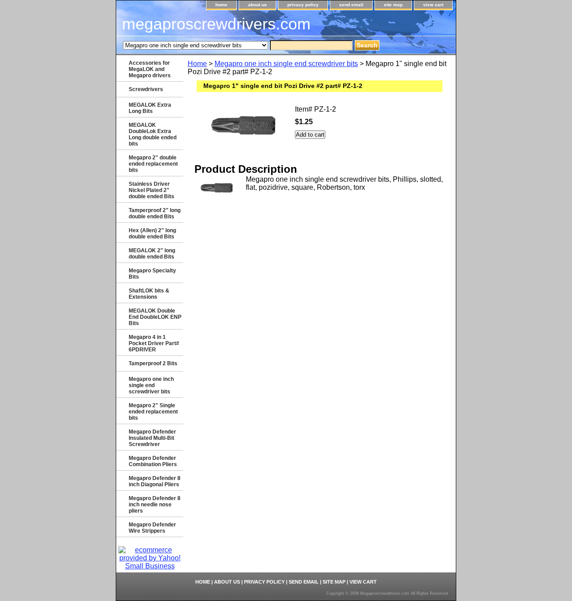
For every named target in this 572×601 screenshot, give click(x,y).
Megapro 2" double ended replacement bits (153, 163)
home (221, 4)
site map (393, 4)
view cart (433, 4)
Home (197, 63)
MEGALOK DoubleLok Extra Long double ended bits (153, 134)
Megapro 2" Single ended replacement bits (153, 411)
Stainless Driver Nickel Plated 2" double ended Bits (151, 190)
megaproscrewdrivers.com (216, 24)
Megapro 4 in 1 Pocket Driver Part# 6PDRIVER (154, 343)
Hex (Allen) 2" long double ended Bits (152, 233)
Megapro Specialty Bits (152, 273)
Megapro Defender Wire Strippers (152, 528)
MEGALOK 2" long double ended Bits (152, 253)
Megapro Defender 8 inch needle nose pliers (155, 504)
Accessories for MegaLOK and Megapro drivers (150, 69)
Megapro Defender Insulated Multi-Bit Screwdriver (152, 438)
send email (351, 4)
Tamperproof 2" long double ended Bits (155, 213)
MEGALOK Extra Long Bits (150, 108)
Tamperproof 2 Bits (153, 363)
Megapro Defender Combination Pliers (153, 461)
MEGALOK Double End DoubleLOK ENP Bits (155, 317)
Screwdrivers (146, 89)
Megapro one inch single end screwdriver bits (286, 63)
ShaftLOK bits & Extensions (149, 294)
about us (257, 4)
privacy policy (303, 4)
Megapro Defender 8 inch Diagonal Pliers (155, 481)
